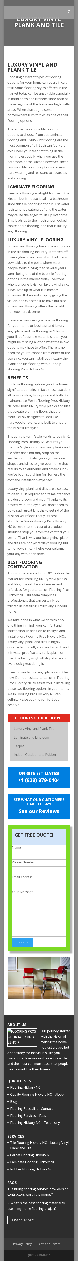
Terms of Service (48, 1244)
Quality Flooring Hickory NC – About (37, 1094)
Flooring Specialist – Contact (31, 1108)
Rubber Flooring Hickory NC (31, 1169)
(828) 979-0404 (39, 1255)
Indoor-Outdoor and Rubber (35, 754)
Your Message (22, 892)
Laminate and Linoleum (31, 737)
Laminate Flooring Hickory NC (32, 1162)
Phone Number (23, 862)
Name (16, 847)
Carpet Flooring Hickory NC (30, 1155)
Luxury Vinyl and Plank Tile (34, 728)
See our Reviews (39, 811)
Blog (13, 1101)
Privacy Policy (22, 1244)
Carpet (19, 746)
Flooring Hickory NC (25, 1087)
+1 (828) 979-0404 (39, 780)
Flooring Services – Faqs (28, 1115)
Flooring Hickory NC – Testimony (35, 1122)
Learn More (23, 1220)
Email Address (22, 877)
